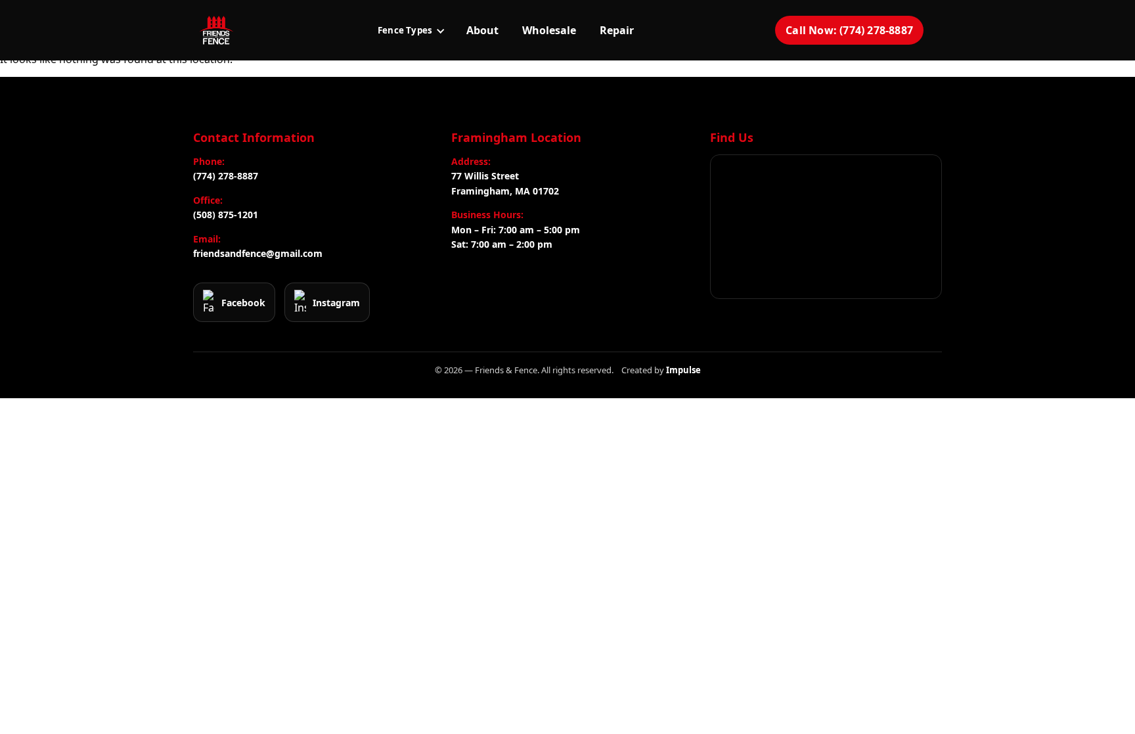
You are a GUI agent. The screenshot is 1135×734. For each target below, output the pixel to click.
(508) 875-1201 (225, 214)
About (482, 30)
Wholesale (549, 30)
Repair (617, 30)
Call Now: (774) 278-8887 (849, 30)
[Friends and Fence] (216, 30)
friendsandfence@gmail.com (258, 253)
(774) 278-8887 (225, 176)
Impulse (683, 370)
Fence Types (405, 30)
